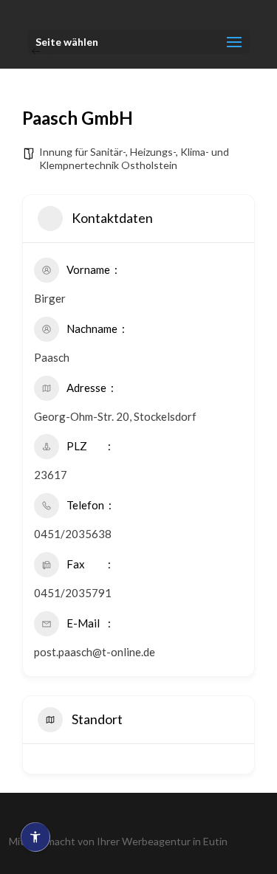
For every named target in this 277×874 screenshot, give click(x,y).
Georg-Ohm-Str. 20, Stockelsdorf (115, 416)
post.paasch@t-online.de (94, 651)
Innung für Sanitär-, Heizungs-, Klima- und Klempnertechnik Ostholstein (134, 158)
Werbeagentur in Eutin (175, 841)
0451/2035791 (73, 592)
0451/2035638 (73, 533)
